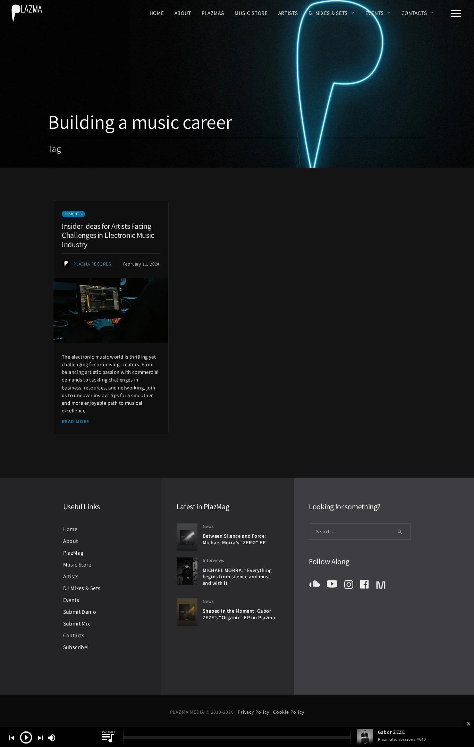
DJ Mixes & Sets (328, 12)
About (183, 12)
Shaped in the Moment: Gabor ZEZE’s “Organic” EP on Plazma (239, 614)
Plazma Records (92, 264)
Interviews (213, 560)
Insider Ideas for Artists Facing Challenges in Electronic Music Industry (108, 235)
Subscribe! (76, 647)
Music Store (251, 12)
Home (157, 12)
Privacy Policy (254, 712)
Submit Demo (79, 611)
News (208, 526)
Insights (73, 213)
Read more (76, 421)
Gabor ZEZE (391, 732)
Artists (288, 12)
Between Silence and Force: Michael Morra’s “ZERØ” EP (234, 539)
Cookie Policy (288, 712)
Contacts (414, 12)
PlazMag (213, 12)
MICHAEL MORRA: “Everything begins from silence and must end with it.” (237, 576)
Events (374, 12)
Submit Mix (76, 623)
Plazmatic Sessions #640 (402, 739)
